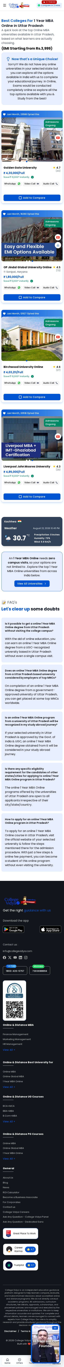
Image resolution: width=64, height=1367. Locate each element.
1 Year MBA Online (13, 1081)
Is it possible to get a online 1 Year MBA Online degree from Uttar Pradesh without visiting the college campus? (30, 627)
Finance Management (15, 1034)
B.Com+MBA (10, 1115)
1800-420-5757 (15, 971)
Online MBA (9, 1071)
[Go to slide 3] (32, 261)
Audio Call (48, 183)
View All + (9, 1050)
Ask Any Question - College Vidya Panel (26, 1216)
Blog (5, 1182)
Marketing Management (17, 1039)
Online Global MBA (13, 1076)
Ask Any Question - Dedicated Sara (23, 1221)
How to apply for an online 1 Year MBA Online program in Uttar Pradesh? (29, 821)
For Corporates (11, 1202)
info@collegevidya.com (17, 951)
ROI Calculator (11, 1192)
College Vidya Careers (16, 1212)
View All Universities (29, 583)
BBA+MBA (8, 1111)
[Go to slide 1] (26, 161)
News (6, 1187)
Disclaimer (10, 1331)
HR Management (12, 1044)
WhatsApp (10, 183)
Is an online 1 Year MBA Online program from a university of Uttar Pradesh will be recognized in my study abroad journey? (31, 721)
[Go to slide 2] (29, 261)
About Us (8, 1177)
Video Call (29, 183)
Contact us (9, 1207)
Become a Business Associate (20, 1197)
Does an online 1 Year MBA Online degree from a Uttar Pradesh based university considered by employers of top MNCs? (31, 674)
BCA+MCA (9, 1106)
